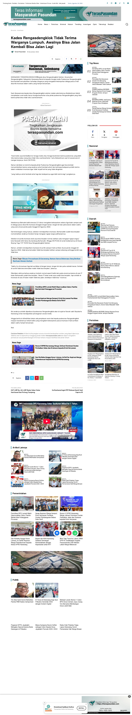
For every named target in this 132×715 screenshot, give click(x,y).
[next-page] (92, 117)
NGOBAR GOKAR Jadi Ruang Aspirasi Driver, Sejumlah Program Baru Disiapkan (101, 101)
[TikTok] (119, 3)
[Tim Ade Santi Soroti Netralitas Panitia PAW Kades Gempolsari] (17, 456)
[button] (127, 24)
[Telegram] (115, 3)
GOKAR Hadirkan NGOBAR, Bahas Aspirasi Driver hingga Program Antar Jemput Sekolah (101, 92)
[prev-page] (89, 117)
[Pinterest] (76, 59)
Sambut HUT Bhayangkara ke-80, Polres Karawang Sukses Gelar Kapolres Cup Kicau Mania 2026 (113, 356)
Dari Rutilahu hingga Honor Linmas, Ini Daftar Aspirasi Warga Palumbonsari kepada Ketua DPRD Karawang (21, 542)
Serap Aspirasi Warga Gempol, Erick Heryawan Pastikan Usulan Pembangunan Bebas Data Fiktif (46, 516)
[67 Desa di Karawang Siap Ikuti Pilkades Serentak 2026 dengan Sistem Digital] (55, 456)
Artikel (94, 67)
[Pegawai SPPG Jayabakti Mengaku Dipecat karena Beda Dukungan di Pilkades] (55, 468)
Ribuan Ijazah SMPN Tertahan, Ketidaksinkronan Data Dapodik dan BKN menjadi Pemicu (111, 240)
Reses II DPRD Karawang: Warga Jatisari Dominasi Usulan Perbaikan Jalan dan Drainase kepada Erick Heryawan (71, 516)
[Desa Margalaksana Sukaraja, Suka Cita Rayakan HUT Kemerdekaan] (94, 277)
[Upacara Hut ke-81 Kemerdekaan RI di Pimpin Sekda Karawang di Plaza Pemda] (96, 174)
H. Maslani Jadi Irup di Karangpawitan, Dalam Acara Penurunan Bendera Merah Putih (96, 163)
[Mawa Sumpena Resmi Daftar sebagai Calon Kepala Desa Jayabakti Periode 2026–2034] (17, 481)
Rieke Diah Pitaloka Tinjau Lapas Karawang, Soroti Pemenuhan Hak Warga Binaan (72, 482)
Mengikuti (104, 130)
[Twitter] (123, 3)
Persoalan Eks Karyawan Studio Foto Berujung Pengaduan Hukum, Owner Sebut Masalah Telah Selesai (101, 81)
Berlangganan (116, 130)
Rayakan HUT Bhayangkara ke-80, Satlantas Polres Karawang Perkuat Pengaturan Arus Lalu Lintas (96, 357)
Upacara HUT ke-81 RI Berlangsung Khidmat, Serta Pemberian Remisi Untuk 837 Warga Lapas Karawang (112, 164)
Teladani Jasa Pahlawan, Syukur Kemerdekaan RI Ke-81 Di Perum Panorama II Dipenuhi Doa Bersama (96, 337)
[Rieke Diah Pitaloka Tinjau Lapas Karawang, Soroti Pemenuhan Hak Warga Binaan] (55, 481)
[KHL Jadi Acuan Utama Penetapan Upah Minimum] (47, 562)
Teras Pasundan (20, 51)
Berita (26, 454)
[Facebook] (107, 3)
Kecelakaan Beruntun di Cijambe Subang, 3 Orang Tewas (112, 376)
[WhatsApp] (81, 59)
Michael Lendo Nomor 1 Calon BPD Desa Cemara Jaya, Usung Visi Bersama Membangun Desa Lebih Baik (34, 469)
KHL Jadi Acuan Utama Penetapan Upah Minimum (33, 569)
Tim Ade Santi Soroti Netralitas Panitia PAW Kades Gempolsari (34, 456)
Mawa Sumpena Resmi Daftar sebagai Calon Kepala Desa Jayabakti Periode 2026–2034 (34, 482)
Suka (92, 130)
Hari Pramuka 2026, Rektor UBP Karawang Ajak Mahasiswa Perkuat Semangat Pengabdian (96, 201)
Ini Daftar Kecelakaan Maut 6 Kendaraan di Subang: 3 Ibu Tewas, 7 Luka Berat (96, 376)
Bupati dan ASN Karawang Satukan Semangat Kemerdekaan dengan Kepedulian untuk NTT (44, 542)
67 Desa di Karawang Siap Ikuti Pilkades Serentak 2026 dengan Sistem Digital (72, 456)
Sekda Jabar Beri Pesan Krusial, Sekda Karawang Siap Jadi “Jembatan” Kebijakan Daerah (112, 337)
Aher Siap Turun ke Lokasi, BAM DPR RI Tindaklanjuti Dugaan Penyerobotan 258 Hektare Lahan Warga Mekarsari (71, 542)
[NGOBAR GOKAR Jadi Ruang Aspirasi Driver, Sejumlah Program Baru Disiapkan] (116, 101)
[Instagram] (111, 3)
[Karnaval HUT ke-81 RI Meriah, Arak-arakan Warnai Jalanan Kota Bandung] (112, 174)
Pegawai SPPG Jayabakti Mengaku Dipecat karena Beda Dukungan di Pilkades (72, 469)
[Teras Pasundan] (12, 51)
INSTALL (81, 708)
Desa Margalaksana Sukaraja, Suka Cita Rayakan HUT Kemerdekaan (110, 278)
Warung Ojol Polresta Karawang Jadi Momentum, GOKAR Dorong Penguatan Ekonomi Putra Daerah (110, 227)
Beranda (13, 30)
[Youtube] (128, 3)
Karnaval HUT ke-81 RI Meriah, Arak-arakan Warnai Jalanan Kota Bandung (111, 183)
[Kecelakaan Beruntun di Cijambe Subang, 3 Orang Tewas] (113, 368)
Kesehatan (20, 30)
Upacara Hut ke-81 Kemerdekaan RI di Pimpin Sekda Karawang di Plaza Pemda (96, 183)
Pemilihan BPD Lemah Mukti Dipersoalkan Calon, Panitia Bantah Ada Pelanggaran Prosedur (21, 516)
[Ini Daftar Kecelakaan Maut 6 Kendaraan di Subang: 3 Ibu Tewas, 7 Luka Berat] (96, 368)
